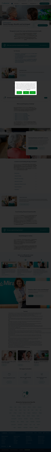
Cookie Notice (28, 89)
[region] (26, 88)
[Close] (35, 82)
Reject (26, 92)
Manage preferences (19, 92)
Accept (32, 92)
